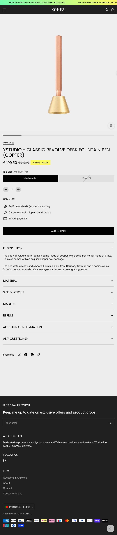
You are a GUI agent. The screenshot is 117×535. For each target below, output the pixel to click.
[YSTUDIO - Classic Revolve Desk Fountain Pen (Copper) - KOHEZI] (58, 72)
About (6, 482)
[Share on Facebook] (25, 354)
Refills (8, 315)
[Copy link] (38, 354)
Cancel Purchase (12, 493)
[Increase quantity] (18, 189)
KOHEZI (27, 513)
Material (10, 280)
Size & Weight (13, 292)
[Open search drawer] (107, 10)
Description (12, 248)
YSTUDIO (8, 143)
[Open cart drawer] (113, 10)
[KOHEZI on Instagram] (5, 460)
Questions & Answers (15, 477)
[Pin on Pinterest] (32, 354)
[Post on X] (19, 354)
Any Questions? (15, 338)
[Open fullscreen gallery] (111, 125)
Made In (9, 304)
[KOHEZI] (58, 9)
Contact (7, 488)
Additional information (22, 327)
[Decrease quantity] (6, 189)
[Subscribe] (110, 422)
